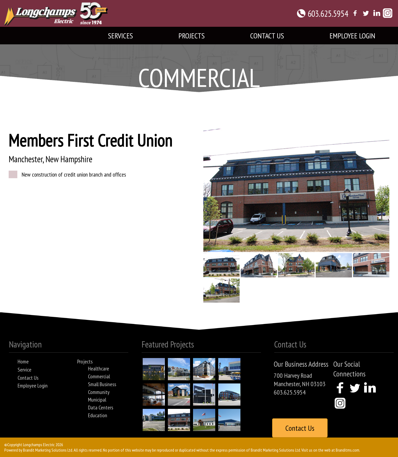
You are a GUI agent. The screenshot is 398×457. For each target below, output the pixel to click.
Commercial (99, 376)
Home (23, 361)
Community (99, 392)
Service (24, 369)
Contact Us (267, 36)
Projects (191, 36)
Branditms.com (347, 450)
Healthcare (98, 368)
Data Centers (100, 407)
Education (97, 415)
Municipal (97, 399)
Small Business (102, 384)
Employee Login (352, 36)
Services (120, 36)
